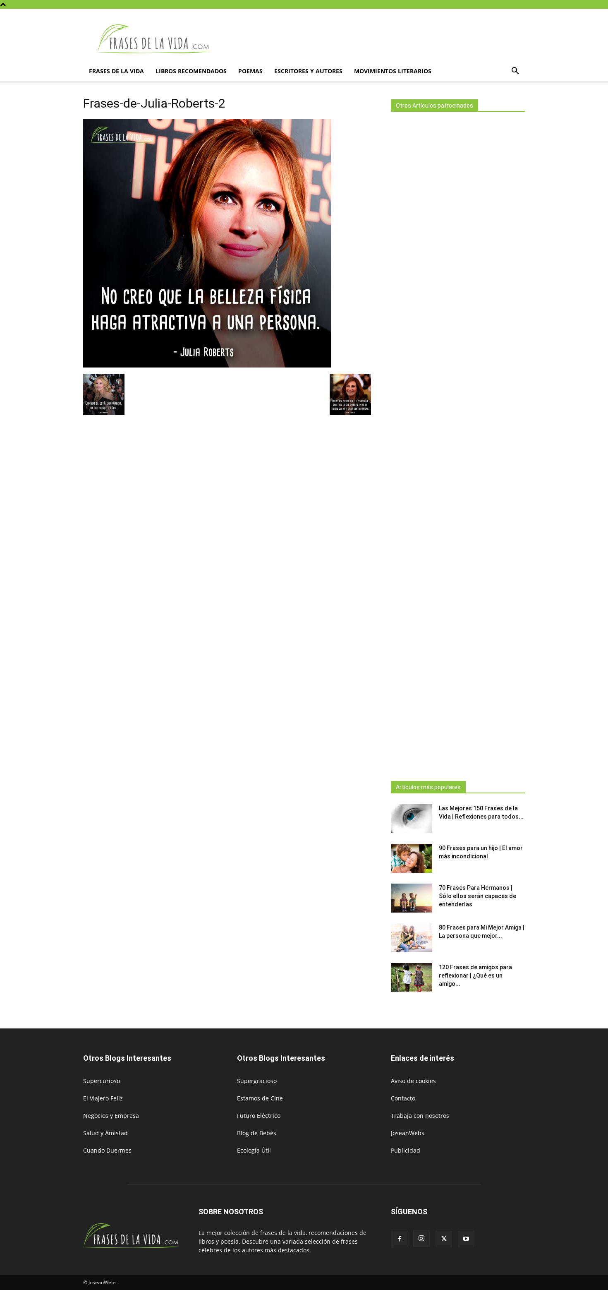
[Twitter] (444, 1239)
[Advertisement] (458, 444)
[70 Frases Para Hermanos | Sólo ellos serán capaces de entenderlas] (411, 898)
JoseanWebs (407, 1133)
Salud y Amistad (105, 1133)
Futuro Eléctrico (258, 1115)
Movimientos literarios (392, 71)
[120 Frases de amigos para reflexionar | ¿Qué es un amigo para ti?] (411, 977)
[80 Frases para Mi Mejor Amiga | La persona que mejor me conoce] (411, 937)
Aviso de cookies (413, 1081)
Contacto (403, 1098)
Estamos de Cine (260, 1098)
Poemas (250, 71)
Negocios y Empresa (111, 1115)
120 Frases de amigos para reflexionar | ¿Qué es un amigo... (475, 975)
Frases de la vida (116, 71)
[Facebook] (399, 1239)
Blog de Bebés (256, 1133)
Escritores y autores (308, 71)
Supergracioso (257, 1081)
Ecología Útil (254, 1150)
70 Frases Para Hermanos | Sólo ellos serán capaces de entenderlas (477, 896)
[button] (515, 72)
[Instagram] (421, 1238)
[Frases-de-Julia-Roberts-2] (207, 365)
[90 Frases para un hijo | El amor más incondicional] (411, 858)
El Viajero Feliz (103, 1098)
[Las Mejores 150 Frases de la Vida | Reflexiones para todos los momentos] (411, 818)
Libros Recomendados (191, 71)
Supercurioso (101, 1081)
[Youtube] (466, 1239)
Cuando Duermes (107, 1150)
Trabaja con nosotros (420, 1115)
